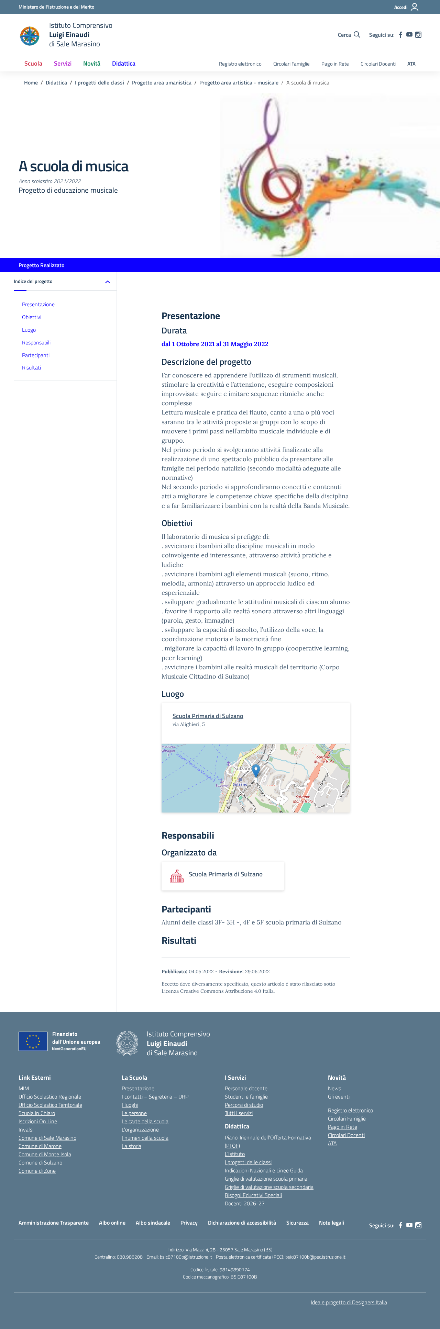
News (334, 1088)
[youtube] (409, 35)
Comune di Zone (37, 1171)
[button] (65, 281)
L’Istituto (235, 1154)
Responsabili (36, 342)
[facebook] (400, 35)
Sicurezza (297, 1222)
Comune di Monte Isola (45, 1154)
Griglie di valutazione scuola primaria (266, 1178)
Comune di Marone (40, 1146)
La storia (131, 1146)
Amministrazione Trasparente (54, 1222)
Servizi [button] (63, 63)
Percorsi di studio (244, 1105)
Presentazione (38, 304)
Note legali (331, 1222)
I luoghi (130, 1105)
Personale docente (246, 1088)
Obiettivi (31, 317)
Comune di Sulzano (40, 1162)
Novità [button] (91, 63)
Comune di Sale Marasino (47, 1138)
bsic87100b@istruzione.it (186, 1256)
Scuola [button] (33, 63)
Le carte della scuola (145, 1121)
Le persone (134, 1113)
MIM (24, 1088)
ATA (411, 64)
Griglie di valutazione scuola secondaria (269, 1187)
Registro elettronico (240, 64)
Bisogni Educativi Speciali (253, 1195)
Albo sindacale (153, 1222)
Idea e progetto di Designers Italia (349, 1302)
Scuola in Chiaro (37, 1113)
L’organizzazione (140, 1129)
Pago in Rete (335, 64)
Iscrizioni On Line (38, 1121)
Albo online (112, 1222)
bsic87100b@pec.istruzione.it (315, 1256)
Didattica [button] (123, 63)
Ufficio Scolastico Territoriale (50, 1105)
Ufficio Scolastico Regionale (50, 1096)
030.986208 (130, 1256)
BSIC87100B (244, 1276)
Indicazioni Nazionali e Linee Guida (264, 1170)
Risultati (31, 367)
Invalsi (26, 1129)
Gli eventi (339, 1096)
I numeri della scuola (145, 1138)
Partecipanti (36, 355)
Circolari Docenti (378, 64)
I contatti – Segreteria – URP (155, 1096)
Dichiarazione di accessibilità (242, 1222)
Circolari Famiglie (291, 64)
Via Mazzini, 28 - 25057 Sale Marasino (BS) (229, 1249)
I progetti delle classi (248, 1162)
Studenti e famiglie (246, 1096)
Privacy (189, 1222)
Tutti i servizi (239, 1113)
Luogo (29, 330)
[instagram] (418, 35)
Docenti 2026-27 (245, 1203)
